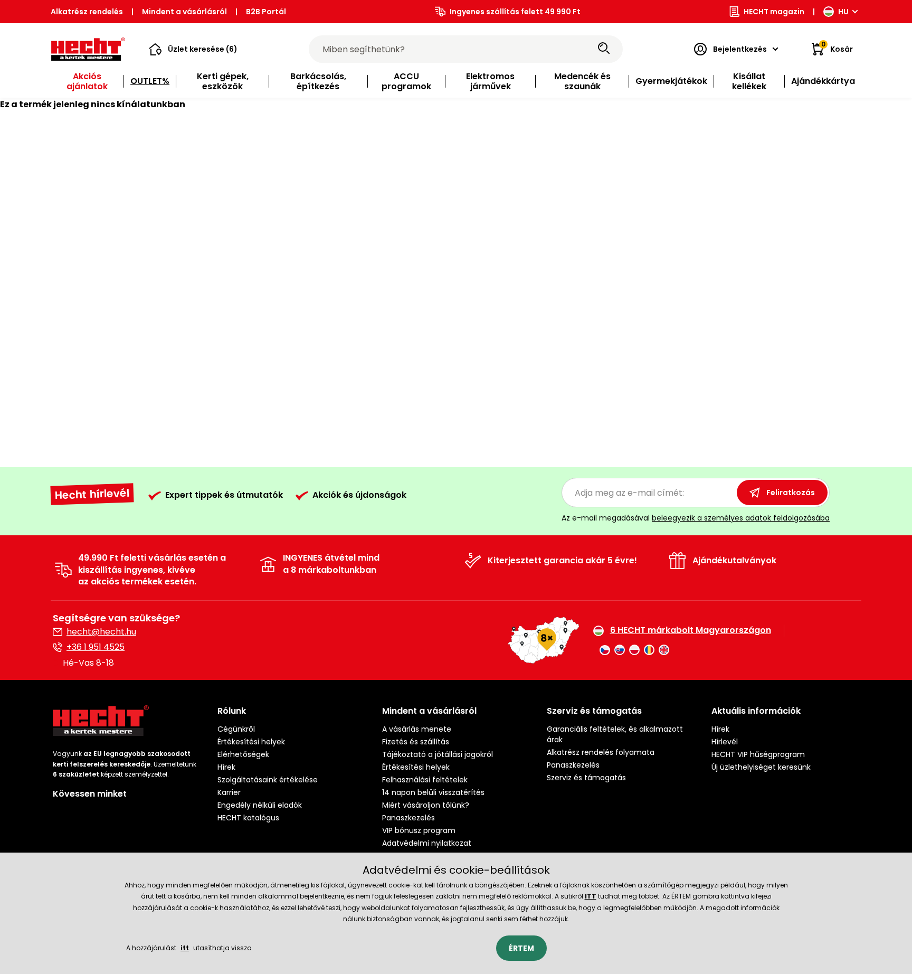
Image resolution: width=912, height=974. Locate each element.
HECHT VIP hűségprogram (758, 754)
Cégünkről (236, 729)
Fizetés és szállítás (415, 741)
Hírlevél (724, 741)
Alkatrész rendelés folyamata (600, 752)
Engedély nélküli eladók (259, 805)
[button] (193, 49)
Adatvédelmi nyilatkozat (426, 843)
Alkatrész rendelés (87, 11)
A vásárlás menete (416, 729)
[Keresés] (603, 49)
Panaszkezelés (408, 817)
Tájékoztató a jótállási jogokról (437, 754)
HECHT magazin (774, 11)
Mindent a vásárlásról (184, 11)
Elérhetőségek (243, 754)
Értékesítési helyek (251, 741)
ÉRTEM (521, 948)
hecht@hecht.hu (101, 632)
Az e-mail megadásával (696, 518)
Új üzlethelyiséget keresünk (761, 767)
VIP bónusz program (418, 830)
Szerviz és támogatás (586, 777)
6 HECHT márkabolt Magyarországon (690, 630)
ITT (590, 896)
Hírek (226, 767)
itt (184, 947)
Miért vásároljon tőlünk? (425, 805)
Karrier (229, 792)
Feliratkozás (790, 492)
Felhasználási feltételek (425, 779)
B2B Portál (266, 11)
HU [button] (843, 11)
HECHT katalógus (248, 817)
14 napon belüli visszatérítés (433, 792)
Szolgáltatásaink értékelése (267, 779)
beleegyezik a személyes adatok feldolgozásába (741, 518)
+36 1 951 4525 (95, 647)
